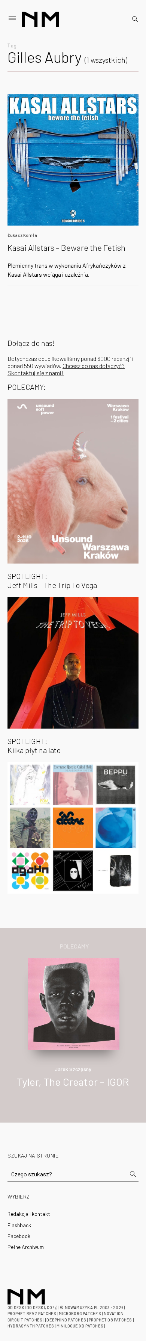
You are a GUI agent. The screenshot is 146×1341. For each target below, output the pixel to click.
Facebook (18, 1236)
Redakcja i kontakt (28, 1214)
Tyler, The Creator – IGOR (73, 1081)
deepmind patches (66, 1319)
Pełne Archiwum (25, 1247)
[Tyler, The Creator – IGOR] (73, 1002)
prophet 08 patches (110, 1319)
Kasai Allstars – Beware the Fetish (66, 247)
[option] (73, 1031)
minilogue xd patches (80, 1325)
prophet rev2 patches (31, 1313)
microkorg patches (80, 1313)
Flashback (19, 1225)
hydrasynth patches (30, 1325)
